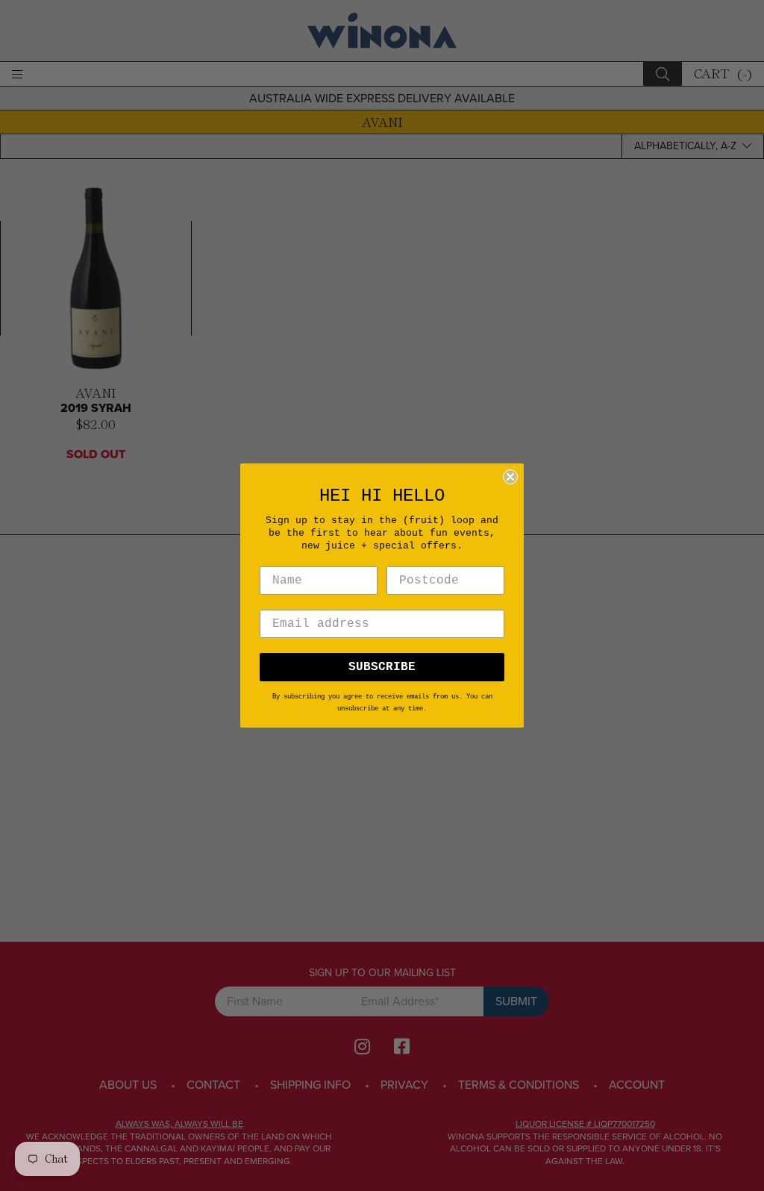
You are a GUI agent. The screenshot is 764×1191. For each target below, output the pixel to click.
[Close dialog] (510, 476)
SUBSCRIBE (382, 667)
